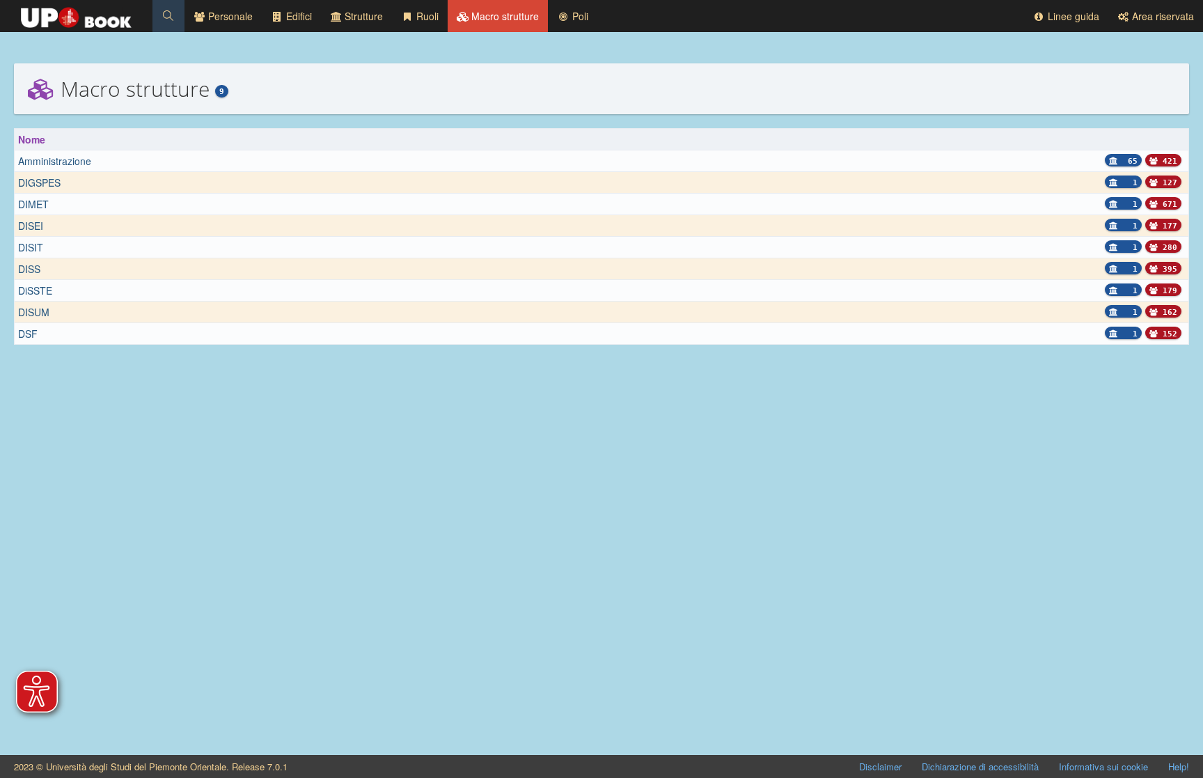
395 (1167, 269)
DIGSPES (39, 182)
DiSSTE (35, 290)
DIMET (33, 204)
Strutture (362, 16)
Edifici (297, 16)
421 (1167, 161)
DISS (29, 269)
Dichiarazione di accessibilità (980, 766)
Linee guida (1072, 16)
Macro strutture (504, 16)
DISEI (30, 226)
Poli (578, 16)
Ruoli (426, 16)
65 (1130, 161)
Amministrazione (54, 161)
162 (1167, 312)
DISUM (33, 312)
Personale (229, 16)
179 (1167, 290)
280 (1167, 247)
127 (1167, 182)
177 (1167, 226)
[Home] (76, 14)
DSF (28, 334)
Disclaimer (880, 766)
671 (1167, 204)
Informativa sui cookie (1103, 766)
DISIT (30, 247)
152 (1167, 334)
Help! (1178, 766)
